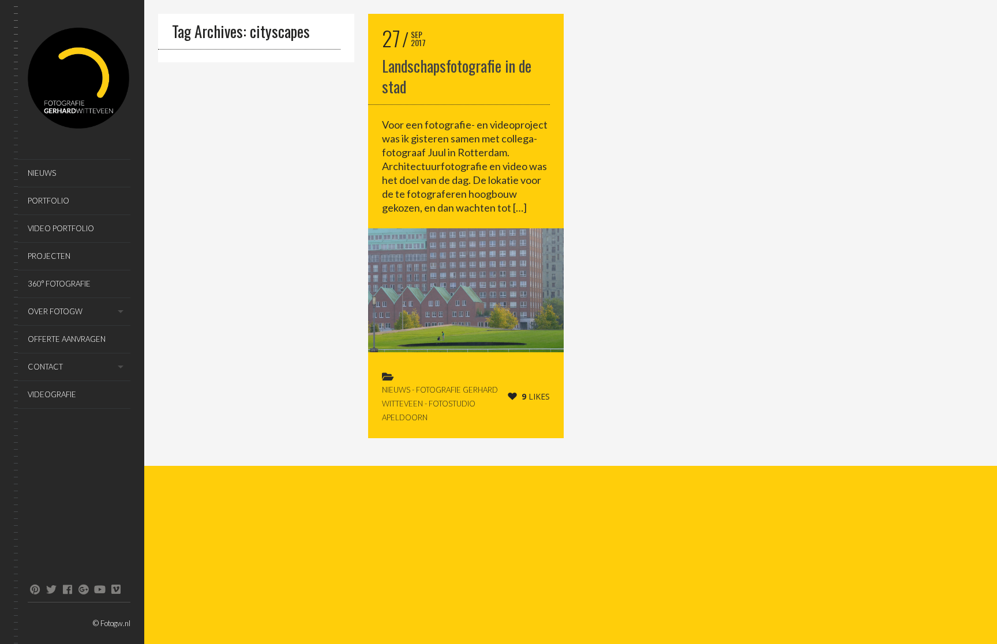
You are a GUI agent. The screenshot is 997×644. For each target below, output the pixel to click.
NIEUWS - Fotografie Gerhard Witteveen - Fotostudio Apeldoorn (440, 403)
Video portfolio (61, 228)
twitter (51, 589)
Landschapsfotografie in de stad (456, 76)
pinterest (35, 589)
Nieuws (42, 173)
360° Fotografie (59, 283)
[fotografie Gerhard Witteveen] (79, 80)
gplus (83, 589)
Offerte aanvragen (67, 339)
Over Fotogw (55, 311)
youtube (99, 589)
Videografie (52, 394)
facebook (67, 589)
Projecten (49, 256)
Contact (45, 366)
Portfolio (48, 200)
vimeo (115, 589)
